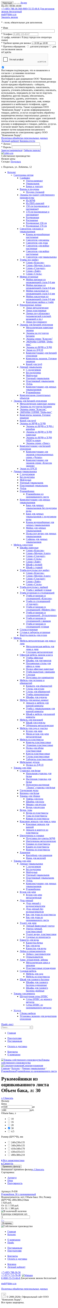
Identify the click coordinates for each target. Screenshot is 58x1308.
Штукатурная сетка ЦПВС (34, 996)
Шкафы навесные (29, 547)
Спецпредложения (33, 1065)
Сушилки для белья (30, 770)
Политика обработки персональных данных (24, 138)
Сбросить (38, 1169)
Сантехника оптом (23, 175)
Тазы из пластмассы (36, 815)
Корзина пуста (27, 141)
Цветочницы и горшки (32, 835)
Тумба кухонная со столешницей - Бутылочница (41, 614)
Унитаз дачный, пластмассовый (34, 930)
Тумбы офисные (34, 657)
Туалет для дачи (28, 923)
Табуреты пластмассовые (39, 759)
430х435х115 (18, 1151)
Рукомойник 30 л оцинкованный (18, 1194)
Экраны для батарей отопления (36, 324)
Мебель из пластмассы (32, 739)
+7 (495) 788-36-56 (11, 8)
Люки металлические (37, 307)
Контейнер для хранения (39, 855)
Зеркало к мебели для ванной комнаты (37, 704)
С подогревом (33, 369)
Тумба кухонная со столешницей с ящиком (38, 619)
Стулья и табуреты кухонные (35, 632)
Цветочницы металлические (41, 841)
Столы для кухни (35, 688)
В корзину (7, 1223)
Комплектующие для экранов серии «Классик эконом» (39, 463)
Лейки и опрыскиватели (33, 951)
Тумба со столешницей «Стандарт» (38, 602)
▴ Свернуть (7, 1163)
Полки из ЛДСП (34, 765)
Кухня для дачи (28, 892)
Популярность (14, 1183)
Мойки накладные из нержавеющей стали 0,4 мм (40, 292)
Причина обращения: (13, 46)
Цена (10, 1180)
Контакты (12, 1051)
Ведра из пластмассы (37, 813)
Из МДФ (30, 200)
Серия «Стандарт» (35, 268)
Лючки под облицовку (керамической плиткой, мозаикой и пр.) (39, 316)
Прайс (10, 1242)
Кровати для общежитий (39, 686)
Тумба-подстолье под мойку (34, 570)
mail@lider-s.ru (8, 14)
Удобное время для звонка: (16, 43)
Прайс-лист (7, 1024)
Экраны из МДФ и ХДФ (39, 347)
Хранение (25, 852)
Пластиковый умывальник (40, 381)
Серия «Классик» (35, 262)
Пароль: (6, 147)
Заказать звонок (9, 17)
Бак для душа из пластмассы (41, 914)
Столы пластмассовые (37, 756)
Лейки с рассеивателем (38, 954)
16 (12, 1122)
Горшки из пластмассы (38, 844)
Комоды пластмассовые (38, 742)
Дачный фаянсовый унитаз (40, 925)
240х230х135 (18, 1142)
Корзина (11, 1264)
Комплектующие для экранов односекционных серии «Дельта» (39, 454)
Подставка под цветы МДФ (40, 838)
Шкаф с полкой (34, 564)
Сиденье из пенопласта (38, 937)
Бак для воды (33, 945)
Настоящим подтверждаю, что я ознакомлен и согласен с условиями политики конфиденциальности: (25, 73)
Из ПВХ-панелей (35, 203)
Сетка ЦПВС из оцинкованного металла (38, 1006)
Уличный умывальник (37, 378)
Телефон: (7, 34)
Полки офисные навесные (40, 669)
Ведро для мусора (35, 807)
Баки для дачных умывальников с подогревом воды (41, 516)
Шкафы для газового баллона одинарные (37, 983)
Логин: (6, 144)
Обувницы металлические (40, 725)
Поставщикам (14, 1041)
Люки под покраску (36, 321)
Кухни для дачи (34, 731)
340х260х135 (18, 1145)
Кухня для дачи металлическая (34, 896)
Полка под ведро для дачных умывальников (41, 535)
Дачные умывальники (25, 471)
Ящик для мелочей (36, 858)
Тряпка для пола (34, 798)
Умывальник (32, 183)
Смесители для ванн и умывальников (31, 230)
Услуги (17, 1010)
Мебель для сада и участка (34, 728)
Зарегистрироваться (11, 150)
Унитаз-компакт (34, 180)
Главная (11, 1033)
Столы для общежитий (38, 691)
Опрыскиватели (34, 957)
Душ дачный (26, 900)
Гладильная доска (29, 790)
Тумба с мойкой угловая (38, 590)
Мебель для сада (34, 973)
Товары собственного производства (25, 1061)
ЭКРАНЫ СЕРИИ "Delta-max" (36, 412)
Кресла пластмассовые (38, 753)
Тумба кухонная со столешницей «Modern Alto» (41, 608)
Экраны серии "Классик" (39, 338)
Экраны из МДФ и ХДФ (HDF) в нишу (39, 439)
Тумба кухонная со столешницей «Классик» (39, 597)
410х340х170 (18, 1148)
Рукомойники (33, 392)
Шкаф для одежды (35, 722)
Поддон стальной (35, 192)
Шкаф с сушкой (34, 567)
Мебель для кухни (23, 544)
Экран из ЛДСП (34, 350)
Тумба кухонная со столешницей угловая (37, 625)
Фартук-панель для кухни (33, 635)
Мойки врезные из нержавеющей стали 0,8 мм (40, 286)
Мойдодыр (31, 375)
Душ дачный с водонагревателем (35, 904)
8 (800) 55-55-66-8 (10, 1278)
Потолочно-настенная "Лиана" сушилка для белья (40, 786)
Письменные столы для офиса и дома (38, 664)
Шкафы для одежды (36, 697)
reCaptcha (6, 52)
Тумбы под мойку (29, 259)
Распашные (32, 220)
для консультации (39, 46)
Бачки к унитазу (34, 186)
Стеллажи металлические (39, 652)
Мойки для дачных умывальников (36, 529)
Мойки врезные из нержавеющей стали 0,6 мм (40, 281)
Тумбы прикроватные (37, 694)
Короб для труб (34, 364)
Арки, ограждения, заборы (34, 959)
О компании (13, 1054)
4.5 (12, 1131)
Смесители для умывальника (41, 257)
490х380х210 (18, 1155)
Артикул (12, 1177)
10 (12, 1118)
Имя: (4, 27)
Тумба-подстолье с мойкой (34, 587)
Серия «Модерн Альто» (38, 265)
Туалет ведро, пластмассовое (41, 934)
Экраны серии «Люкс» (38, 443)
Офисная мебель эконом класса (36, 655)
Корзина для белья (29, 793)
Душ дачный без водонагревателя (35, 910)
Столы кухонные (29, 629)
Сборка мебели (28, 1013)
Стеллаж (30, 674)
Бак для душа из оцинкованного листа (37, 918)
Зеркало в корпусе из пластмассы (37, 831)
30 (12, 1128)
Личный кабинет (10, 141)
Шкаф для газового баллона (34, 979)
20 (12, 1125)
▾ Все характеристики (12, 1160)
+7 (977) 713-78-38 (11, 1275)
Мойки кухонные (29, 276)
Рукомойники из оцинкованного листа (37, 495)
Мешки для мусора (36, 804)
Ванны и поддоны (29, 189)
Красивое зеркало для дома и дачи (38, 821)
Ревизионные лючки (30, 305)
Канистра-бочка (34, 942)
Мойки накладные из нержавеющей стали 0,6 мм (40, 298)
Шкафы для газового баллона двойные (37, 989)
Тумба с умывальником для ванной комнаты (40, 710)
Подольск (16, 161)
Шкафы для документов (38, 660)
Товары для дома (22, 767)
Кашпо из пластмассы (37, 846)
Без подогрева (33, 372)
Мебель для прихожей (31, 719)
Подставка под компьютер (40, 677)
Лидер (23, 2)
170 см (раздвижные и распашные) (37, 213)
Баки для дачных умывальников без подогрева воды (41, 508)
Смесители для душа (37, 242)
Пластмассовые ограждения (41, 968)
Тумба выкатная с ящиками (40, 671)
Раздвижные (32, 217)
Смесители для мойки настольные (37, 252)
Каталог (11, 172)
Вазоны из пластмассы (38, 849)
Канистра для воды (36, 948)
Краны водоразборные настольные (38, 235)
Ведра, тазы (26, 810)
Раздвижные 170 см (36, 226)
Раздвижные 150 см (36, 223)
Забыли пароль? (32, 150)
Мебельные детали (30, 762)
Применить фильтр (11, 1166)
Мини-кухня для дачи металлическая (37, 735)
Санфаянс (25, 178)
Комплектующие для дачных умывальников (41, 388)
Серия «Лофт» (33, 271)
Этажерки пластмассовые (39, 745)
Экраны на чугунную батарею (36, 406)
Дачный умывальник (31, 367)
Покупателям (14, 1038)
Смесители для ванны (37, 240)
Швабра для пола (35, 801)
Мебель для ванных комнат (34, 700)
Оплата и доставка (17, 1046)
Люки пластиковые (36, 310)
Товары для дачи (22, 861)
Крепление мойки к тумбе (40, 302)
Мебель (17, 638)
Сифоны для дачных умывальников (36, 540)
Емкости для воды (29, 940)
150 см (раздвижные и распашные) (37, 207)
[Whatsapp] (27, 1275)
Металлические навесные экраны (37, 403)
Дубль (29, 384)
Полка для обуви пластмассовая (35, 749)
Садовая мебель (28, 971)
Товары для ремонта (24, 993)
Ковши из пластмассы (37, 818)
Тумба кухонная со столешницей (37, 592)
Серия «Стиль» (34, 274)
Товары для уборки (30, 796)
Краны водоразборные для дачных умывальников (40, 523)
